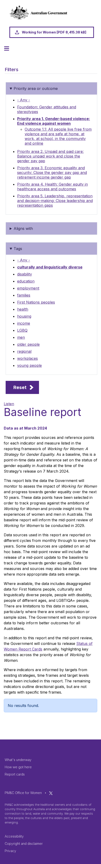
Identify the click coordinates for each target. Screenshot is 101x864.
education (26, 281)
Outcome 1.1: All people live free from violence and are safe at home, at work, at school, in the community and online (58, 136)
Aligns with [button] (23, 228)
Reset (20, 387)
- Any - (23, 100)
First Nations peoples (36, 302)
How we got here (18, 767)
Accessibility (14, 836)
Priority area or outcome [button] (36, 88)
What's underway (18, 760)
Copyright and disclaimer (24, 844)
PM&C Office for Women (23, 793)
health (22, 309)
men (21, 337)
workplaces (27, 358)
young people (29, 365)
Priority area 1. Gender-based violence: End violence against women (53, 121)
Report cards (15, 774)
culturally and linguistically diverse (49, 267)
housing (24, 316)
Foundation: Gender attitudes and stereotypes (46, 109)
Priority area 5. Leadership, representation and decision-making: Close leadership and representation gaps (55, 201)
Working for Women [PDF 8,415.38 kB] (54, 32)
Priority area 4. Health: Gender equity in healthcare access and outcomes (52, 186)
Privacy (10, 851)
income (23, 323)
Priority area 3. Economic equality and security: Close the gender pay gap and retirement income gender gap (52, 172)
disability (24, 274)
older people (28, 344)
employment (28, 288)
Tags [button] (18, 248)
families (23, 295)
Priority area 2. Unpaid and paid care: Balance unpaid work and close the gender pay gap (50, 156)
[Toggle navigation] (6, 48)
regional (24, 351)
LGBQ (22, 330)
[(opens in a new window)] (50, 793)
